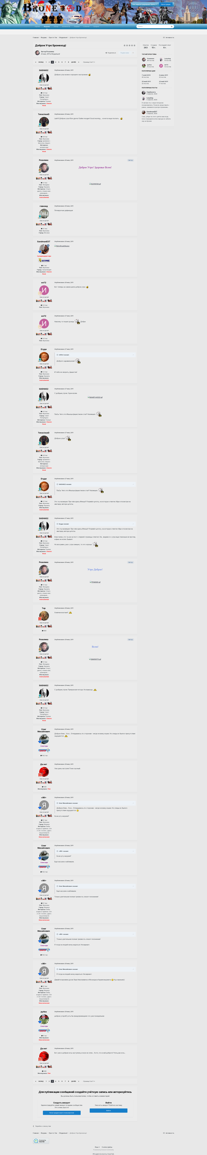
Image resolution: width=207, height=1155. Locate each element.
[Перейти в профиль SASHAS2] (44, 78)
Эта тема (163, 26)
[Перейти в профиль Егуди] (44, 357)
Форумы (47, 26)
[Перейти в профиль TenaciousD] (44, 122)
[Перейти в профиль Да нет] (44, 772)
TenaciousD (43, 114)
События (86, 26)
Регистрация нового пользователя (61, 1113)
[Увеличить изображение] (95, 184)
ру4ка (44, 1012)
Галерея (96, 26)
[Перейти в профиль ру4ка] (44, 1019)
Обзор (56, 26)
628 (44, 787)
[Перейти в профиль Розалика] (37, 52)
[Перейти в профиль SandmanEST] (44, 249)
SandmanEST (43, 241)
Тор (43, 608)
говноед (44, 206)
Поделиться (111, 53)
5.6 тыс (45, 305)
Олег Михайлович (44, 730)
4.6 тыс (45, 93)
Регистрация (165, 4)
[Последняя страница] (78, 62)
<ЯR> (43, 797)
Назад (40, 62)
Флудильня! (55, 54)
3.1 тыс (44, 228)
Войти (108, 1110)
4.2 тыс (45, 372)
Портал (37, 26)
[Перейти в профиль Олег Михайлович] (44, 739)
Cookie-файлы (107, 1147)
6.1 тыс (44, 820)
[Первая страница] (35, 62)
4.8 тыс (45, 137)
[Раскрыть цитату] (58, 355)
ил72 (43, 282)
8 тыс (45, 1036)
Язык (97, 1147)
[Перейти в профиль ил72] (44, 290)
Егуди (44, 349)
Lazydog (167, 58)
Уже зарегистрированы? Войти (144, 4)
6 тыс (45, 265)
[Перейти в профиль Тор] (44, 616)
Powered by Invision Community (103, 1150)
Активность (66, 26)
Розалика (50, 51)
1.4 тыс (44, 183)
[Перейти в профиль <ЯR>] (44, 805)
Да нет (43, 764)
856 (44, 631)
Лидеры (76, 26)
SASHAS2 (43, 70)
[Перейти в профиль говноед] (44, 214)
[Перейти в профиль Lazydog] (161, 59)
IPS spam (96, 1154)
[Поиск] (171, 26)
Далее (73, 62)
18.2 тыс (45, 755)
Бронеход (38, 4)
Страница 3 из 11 (88, 62)
